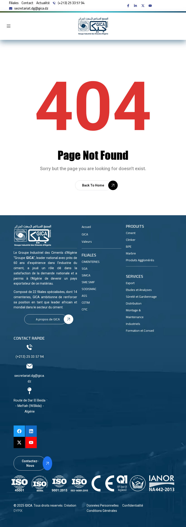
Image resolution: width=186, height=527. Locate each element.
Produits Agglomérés (140, 260)
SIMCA (86, 275)
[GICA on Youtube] (151, 5)
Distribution (134, 303)
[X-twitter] (19, 442)
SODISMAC (89, 289)
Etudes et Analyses (139, 290)
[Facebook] (19, 431)
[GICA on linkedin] (136, 5)
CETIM (86, 302)
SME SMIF (88, 282)
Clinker (130, 240)
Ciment (130, 233)
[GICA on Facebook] (129, 5)
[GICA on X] (144, 5)
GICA (28, 505)
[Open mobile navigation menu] (8, 26)
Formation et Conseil (140, 331)
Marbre (131, 253)
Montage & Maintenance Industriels (135, 317)
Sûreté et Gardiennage (141, 297)
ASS (84, 296)
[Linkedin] (31, 431)
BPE (128, 246)
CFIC (85, 309)
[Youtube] (31, 442)
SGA (84, 268)
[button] (93, 185)
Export (130, 283)
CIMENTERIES (91, 262)
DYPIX (18, 510)
